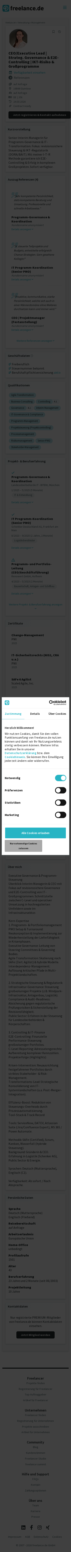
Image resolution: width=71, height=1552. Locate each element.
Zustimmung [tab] (13, 714)
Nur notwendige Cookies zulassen (23, 846)
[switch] (61, 791)
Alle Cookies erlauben (35, 833)
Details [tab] (35, 714)
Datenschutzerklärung (20, 753)
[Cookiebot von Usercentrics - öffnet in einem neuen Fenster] (50, 702)
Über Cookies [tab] (57, 714)
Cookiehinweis (15, 757)
